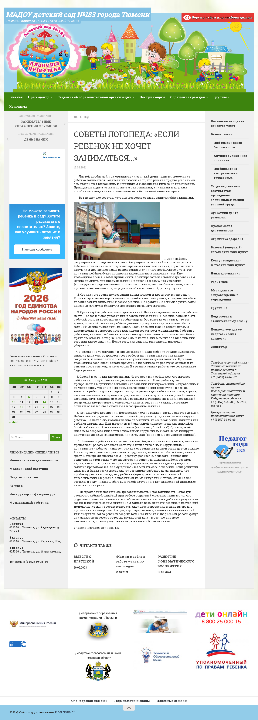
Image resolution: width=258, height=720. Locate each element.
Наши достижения (225, 273)
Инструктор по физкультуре (32, 494)
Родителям (220, 282)
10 (13, 402)
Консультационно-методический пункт (228, 262)
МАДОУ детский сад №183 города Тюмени (77, 14)
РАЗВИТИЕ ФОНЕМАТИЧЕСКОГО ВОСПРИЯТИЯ (176, 561)
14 (44, 402)
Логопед (81, 117)
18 (21, 407)
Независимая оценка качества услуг (227, 123)
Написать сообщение (37, 249)
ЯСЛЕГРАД (219, 347)
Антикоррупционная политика (230, 158)
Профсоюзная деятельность (222, 228)
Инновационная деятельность (33, 460)
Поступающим (152, 97)
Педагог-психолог (24, 477)
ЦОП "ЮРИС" (65, 712)
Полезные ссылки (172, 701)
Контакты (18, 106)
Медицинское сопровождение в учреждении (224, 294)
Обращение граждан (187, 97)
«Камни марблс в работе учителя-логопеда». (130, 561)
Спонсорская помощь (89, 701)
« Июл (14, 422)
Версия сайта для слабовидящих (221, 17)
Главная (16, 97)
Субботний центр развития (224, 215)
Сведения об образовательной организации (94, 97)
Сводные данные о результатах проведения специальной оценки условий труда (227, 195)
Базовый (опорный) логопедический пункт (229, 249)
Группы (220, 97)
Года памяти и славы (132, 701)
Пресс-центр (38, 97)
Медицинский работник (28, 468)
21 (44, 407)
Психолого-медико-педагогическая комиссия (226, 333)
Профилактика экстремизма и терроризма (226, 173)
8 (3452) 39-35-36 (35, 561)
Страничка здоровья (227, 239)
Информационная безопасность (228, 145)
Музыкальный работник (29, 502)
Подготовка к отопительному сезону (229, 318)
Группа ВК (219, 308)
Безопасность (222, 134)
